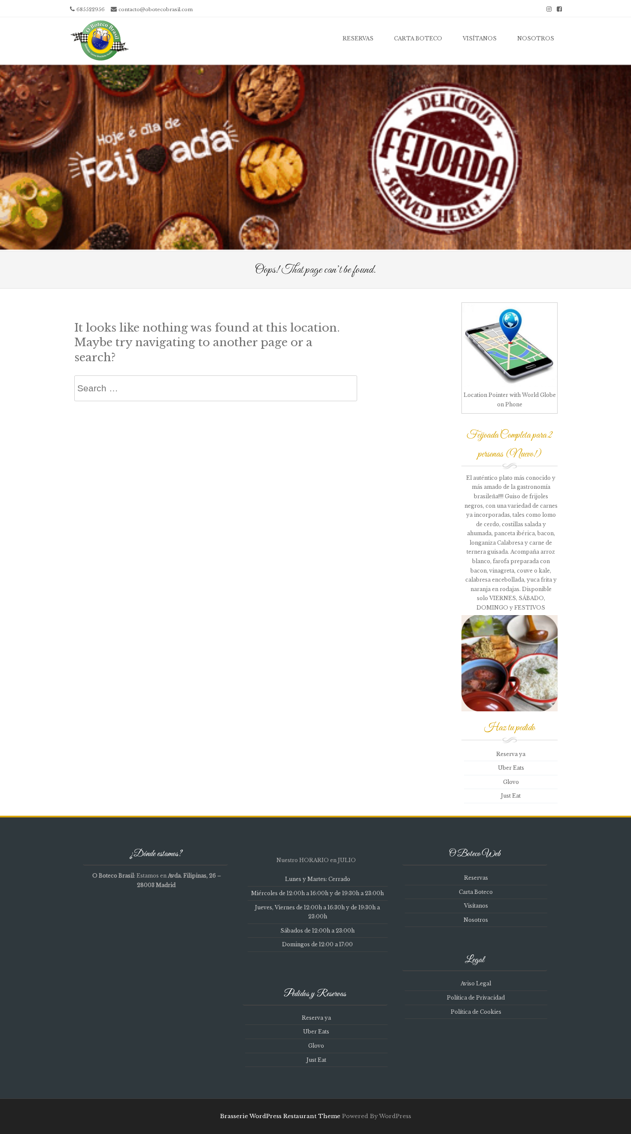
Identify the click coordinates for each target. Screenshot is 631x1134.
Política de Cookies (476, 1012)
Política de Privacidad (476, 997)
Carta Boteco (418, 38)
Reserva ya (510, 754)
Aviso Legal (476, 983)
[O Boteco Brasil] (99, 40)
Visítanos (480, 38)
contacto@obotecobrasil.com (155, 9)
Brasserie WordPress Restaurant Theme (280, 1116)
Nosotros (535, 38)
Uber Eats (511, 768)
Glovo (511, 782)
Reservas (358, 38)
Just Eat (511, 796)
